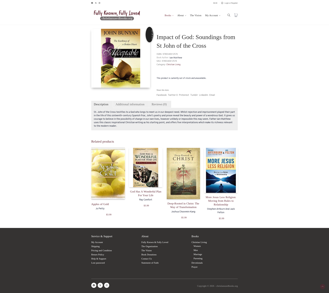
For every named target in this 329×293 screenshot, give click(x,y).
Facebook (162, 95)
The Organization (149, 246)
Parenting (198, 258)
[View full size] (95, 33)
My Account (97, 242)
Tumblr (194, 95)
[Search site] (228, 16)
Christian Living (173, 65)
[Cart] (236, 15)
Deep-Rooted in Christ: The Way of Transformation (183, 205)
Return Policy (97, 254)
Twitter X (173, 95)
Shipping (95, 246)
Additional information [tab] (130, 104)
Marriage (198, 254)
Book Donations (149, 254)
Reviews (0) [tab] (159, 104)
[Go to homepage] (117, 15)
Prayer (194, 267)
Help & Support (98, 258)
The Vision (146, 250)
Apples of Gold (100, 204)
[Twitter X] (100, 285)
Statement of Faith (150, 263)
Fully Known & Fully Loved (154, 242)
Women (197, 246)
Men (196, 250)
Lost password (98, 263)
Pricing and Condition (101, 250)
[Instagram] (106, 285)
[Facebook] (93, 285)
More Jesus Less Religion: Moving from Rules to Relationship (221, 201)
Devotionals (197, 263)
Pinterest (184, 95)
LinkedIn (203, 95)
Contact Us (146, 258)
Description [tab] (101, 104)
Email (212, 95)
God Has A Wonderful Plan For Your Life (145, 193)
